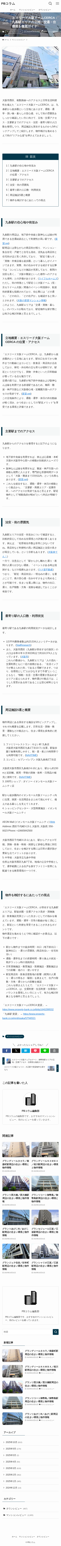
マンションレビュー (14, 32)
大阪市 (24, 656)
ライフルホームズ (48, 278)
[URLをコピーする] (54, 1050)
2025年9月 (13, 1449)
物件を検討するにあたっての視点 (27, 200)
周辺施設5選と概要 (20, 195)
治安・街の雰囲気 (19, 184)
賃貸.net (26, 393)
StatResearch (23, 645)
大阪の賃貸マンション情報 (31, 300)
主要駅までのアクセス (22, 179)
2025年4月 (13, 1462)
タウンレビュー (16, 1508)
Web (52, 822)
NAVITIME (31, 755)
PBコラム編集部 (30, 1111)
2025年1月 (13, 1481)
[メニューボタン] (57, 3)
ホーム (14, 1537)
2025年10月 (14, 1442)
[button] (6, 1050)
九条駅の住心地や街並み (23, 165)
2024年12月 (13, 1488)
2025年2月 (13, 1475)
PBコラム (8, 3)
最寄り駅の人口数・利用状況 (25, 189)
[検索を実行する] (56, 1332)
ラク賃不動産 (46, 569)
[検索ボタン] (50, 3)
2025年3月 (13, 1468)
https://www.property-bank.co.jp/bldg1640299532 (28, 1009)
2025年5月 (12, 1455)
